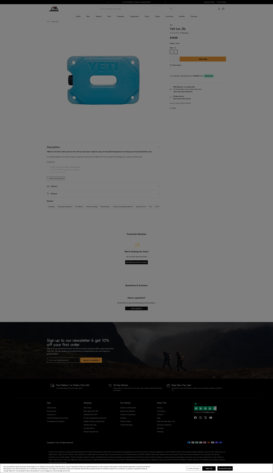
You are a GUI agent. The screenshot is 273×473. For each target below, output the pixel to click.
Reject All (209, 468)
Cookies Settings (193, 468)
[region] (136, 468)
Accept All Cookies (225, 468)
